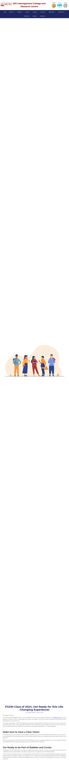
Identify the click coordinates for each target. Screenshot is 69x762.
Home (5, 12)
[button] (12, 12)
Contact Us (42, 16)
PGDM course (57, 717)
